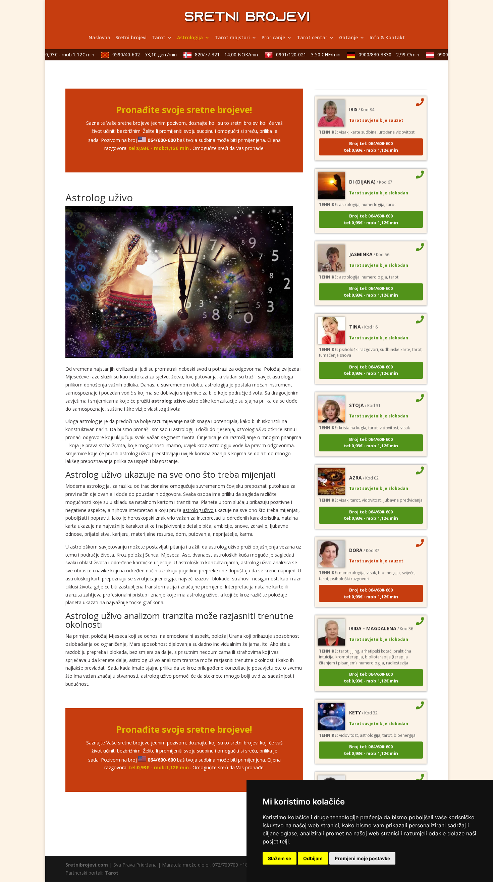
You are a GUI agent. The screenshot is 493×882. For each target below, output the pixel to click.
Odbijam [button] (313, 858)
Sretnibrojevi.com (86, 865)
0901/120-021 (299, 54)
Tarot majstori (232, 38)
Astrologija (190, 38)
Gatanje (348, 38)
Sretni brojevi (131, 38)
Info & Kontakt (387, 38)
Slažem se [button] (279, 858)
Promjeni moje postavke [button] (362, 858)
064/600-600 (162, 140)
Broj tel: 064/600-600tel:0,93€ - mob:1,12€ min (371, 135)
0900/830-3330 (380, 54)
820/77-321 (217, 54)
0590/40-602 (136, 54)
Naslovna (99, 38)
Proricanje (273, 38)
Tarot (158, 38)
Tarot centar (312, 38)
